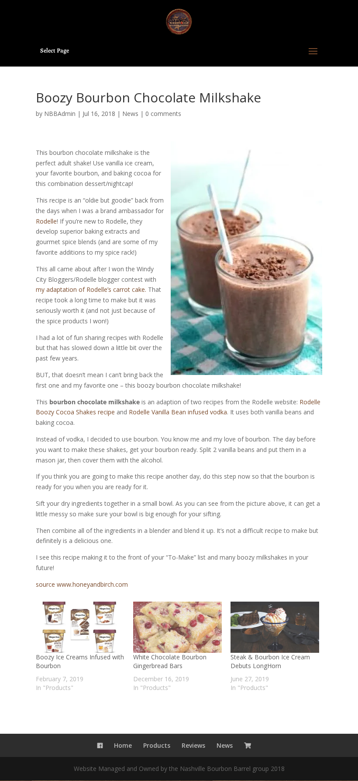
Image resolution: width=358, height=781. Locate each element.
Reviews (193, 745)
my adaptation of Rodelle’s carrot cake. (91, 289)
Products (156, 745)
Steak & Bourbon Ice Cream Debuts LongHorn (270, 661)
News (130, 113)
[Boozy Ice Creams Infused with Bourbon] (80, 627)
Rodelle (46, 221)
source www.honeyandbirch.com (82, 584)
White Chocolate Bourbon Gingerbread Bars (170, 661)
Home (123, 745)
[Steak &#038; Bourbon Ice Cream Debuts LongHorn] (275, 627)
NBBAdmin (60, 113)
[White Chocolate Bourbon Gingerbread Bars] (177, 627)
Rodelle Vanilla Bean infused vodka (178, 412)
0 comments (163, 113)
